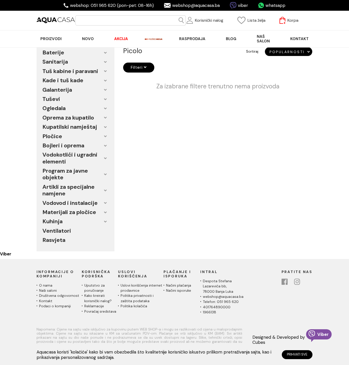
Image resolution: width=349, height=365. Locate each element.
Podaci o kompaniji (55, 306)
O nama (45, 285)
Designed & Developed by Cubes (278, 340)
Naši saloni (48, 290)
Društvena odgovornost (59, 295)
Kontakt (45, 301)
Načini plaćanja (178, 285)
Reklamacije (94, 306)
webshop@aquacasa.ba (196, 5)
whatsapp (275, 5)
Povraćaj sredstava (100, 311)
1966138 (209, 312)
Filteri (137, 67)
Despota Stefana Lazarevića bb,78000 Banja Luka (218, 286)
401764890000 (216, 307)
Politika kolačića (134, 306)
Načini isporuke (178, 290)
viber (243, 5)
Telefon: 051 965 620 (221, 301)
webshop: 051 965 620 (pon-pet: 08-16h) (112, 5)
